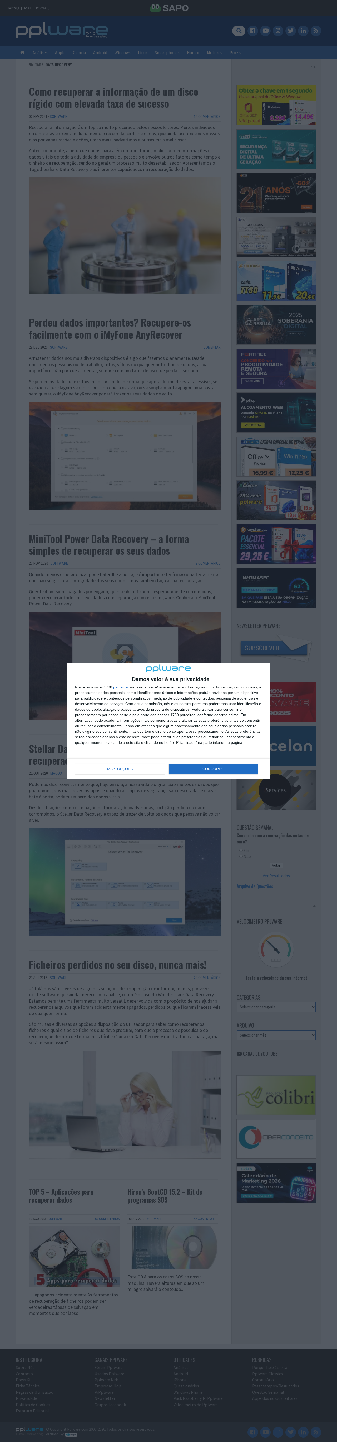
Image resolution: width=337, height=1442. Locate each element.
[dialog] (168, 721)
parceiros (121, 687)
